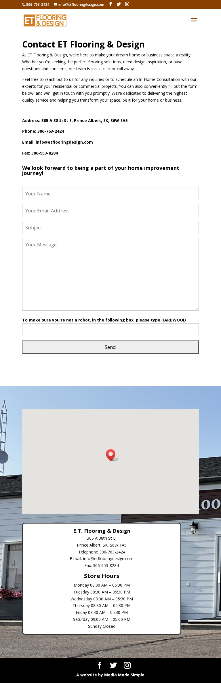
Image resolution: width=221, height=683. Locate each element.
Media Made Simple (124, 675)
